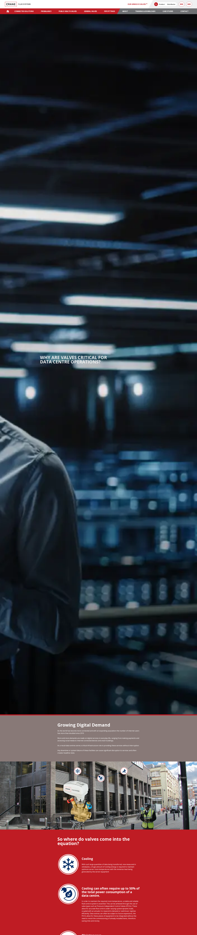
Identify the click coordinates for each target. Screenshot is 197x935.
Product (162, 4)
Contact (184, 11)
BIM (181, 4)
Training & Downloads (145, 11)
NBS (189, 4)
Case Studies (168, 11)
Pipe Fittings (109, 11)
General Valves (90, 11)
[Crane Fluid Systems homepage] (18, 4)
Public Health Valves (68, 11)
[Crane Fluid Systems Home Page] (8, 11)
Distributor (171, 4)
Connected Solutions (24, 11)
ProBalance (46, 11)
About (125, 11)
